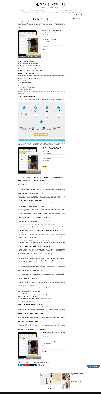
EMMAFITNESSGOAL (50, 4)
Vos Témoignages (78, 10)
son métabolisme (52, 311)
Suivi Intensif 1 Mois (36, 12)
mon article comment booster (43, 311)
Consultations (22, 10)
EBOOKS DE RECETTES (39, 10)
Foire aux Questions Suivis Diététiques (65, 10)
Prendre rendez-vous (91, 366)
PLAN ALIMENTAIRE (31, 10)
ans (35, 117)
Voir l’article (50, 388)
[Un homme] (22, 114)
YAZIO (64, 141)
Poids (59, 117)
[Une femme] (26, 114)
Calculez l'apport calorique (41, 134)
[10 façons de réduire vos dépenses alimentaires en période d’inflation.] (66, 377)
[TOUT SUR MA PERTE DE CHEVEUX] (66, 385)
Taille (47, 117)
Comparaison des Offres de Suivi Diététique (51, 12)
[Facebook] (80, 15)
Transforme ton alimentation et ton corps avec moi (70, 12)
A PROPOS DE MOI (53, 10)
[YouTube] (78, 15)
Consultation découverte (25, 12)
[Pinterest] (76, 15)
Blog (47, 10)
